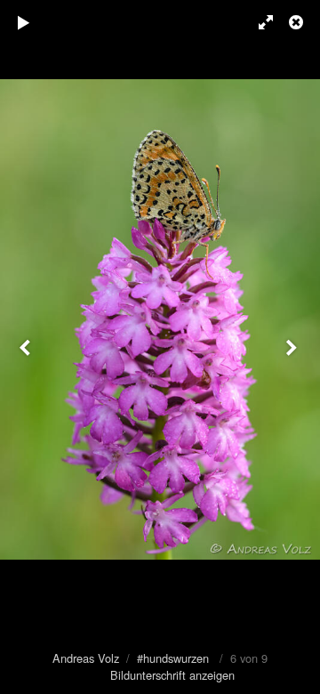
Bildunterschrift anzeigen (172, 674)
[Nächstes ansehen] (293, 347)
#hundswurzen (173, 658)
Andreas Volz (85, 658)
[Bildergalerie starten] (24, 22)
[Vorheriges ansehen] (26, 347)
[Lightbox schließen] (298, 22)
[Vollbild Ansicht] (258, 22)
